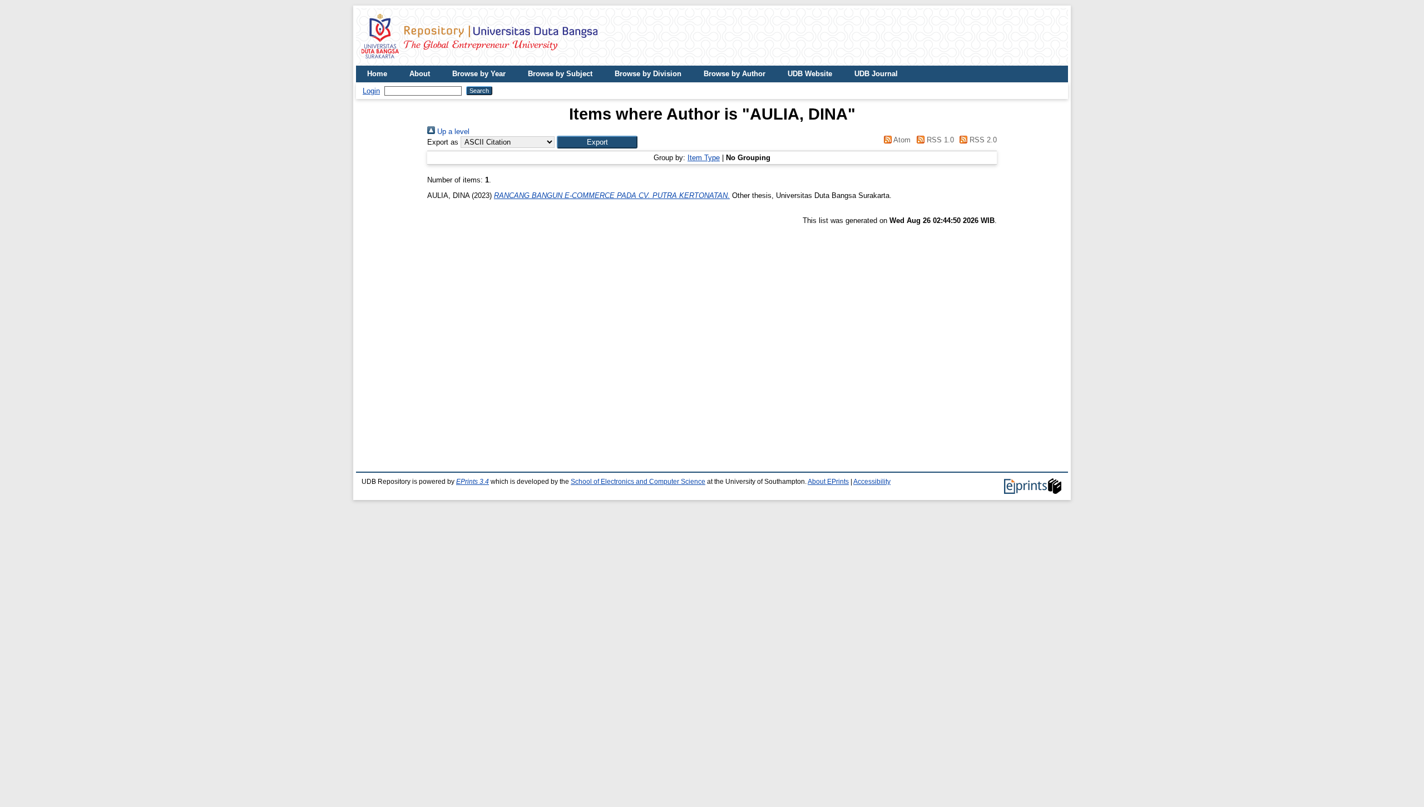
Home (377, 74)
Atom (901, 140)
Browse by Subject (560, 74)
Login (371, 91)
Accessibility (872, 481)
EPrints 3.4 (472, 481)
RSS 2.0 (982, 140)
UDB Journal (876, 74)
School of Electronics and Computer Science (638, 481)
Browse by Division (648, 74)
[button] (597, 142)
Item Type (704, 158)
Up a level (452, 131)
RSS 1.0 (938, 140)
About (419, 74)
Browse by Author (734, 74)
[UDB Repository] (479, 61)
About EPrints (828, 481)
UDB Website (810, 74)
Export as (442, 142)
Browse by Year (479, 74)
